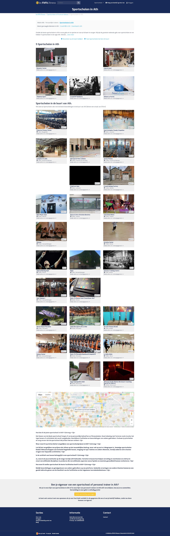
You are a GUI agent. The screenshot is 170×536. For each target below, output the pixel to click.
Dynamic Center (42, 68)
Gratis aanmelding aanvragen (85, 494)
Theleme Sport (41, 97)
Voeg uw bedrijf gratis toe (115, 3)
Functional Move (109, 215)
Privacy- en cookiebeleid (77, 520)
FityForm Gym (74, 186)
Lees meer (70, 35)
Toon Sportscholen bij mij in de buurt (97, 39)
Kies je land (41, 533)
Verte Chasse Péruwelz (44, 327)
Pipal (71, 271)
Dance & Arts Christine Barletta (80, 215)
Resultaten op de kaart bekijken (72, 39)
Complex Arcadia (42, 159)
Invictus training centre (111, 271)
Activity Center (108, 242)
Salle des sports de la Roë (78, 327)
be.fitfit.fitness (40, 14)
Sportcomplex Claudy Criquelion (114, 130)
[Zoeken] (78, 2)
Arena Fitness (108, 159)
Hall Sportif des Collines (78, 159)
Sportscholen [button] (98, 3)
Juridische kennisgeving (77, 519)
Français (48, 533)
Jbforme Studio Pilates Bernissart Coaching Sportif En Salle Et (118, 382)
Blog (37, 522)
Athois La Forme (109, 97)
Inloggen (130, 3)
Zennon (39, 242)
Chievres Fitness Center (44, 130)
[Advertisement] (85, 61)
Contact (105, 517)
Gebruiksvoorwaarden (76, 517)
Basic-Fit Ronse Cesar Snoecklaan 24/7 (82, 298)
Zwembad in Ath (76, 26)
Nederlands (55, 533)
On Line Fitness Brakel (111, 327)
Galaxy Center (41, 354)
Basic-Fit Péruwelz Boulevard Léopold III (83, 354)
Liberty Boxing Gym (43, 271)
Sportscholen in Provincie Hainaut (57, 14)
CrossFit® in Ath (65, 26)
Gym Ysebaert (41, 298)
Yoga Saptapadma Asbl (77, 382)
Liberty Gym (108, 68)
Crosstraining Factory (111, 186)
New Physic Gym (42, 215)
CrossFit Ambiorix (76, 97)
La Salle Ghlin (108, 354)
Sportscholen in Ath (67, 23)
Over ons (38, 517)
